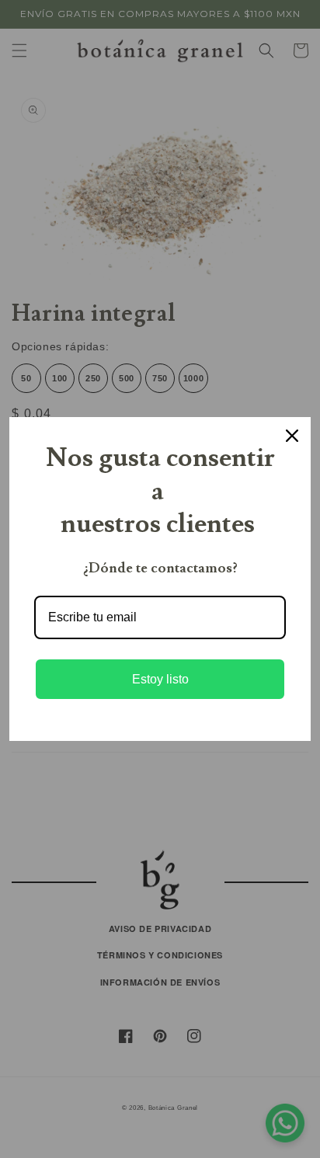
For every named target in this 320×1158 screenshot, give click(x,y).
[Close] (292, 435)
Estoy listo (160, 679)
